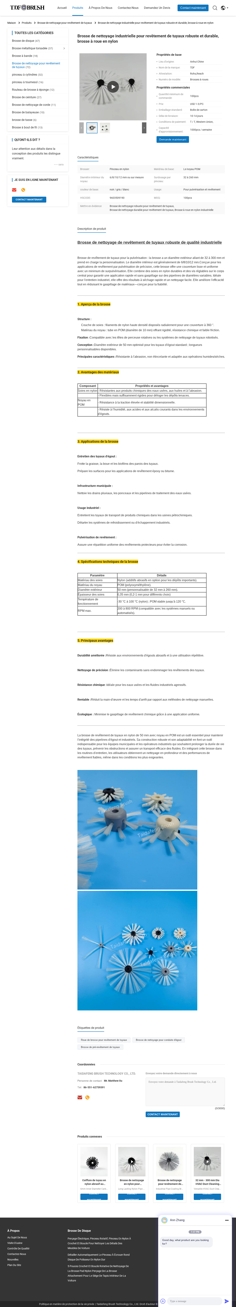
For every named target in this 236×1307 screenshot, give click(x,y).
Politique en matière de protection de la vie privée (66, 1304)
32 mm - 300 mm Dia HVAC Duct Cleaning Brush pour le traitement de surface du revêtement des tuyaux (207, 1182)
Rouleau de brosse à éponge (33, 89)
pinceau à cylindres (27, 74)
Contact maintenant (193, 7)
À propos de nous (100, 8)
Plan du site (14, 1265)
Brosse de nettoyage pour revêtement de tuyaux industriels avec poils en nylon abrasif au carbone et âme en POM (169, 1182)
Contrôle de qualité (18, 1248)
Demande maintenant (172, 139)
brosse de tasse (24, 120)
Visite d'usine (14, 1243)
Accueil (62, 8)
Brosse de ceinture (26, 97)
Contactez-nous (128, 8)
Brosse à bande (25, 56)
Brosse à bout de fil (27, 127)
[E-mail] (14, 190)
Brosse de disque (26, 40)
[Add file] (163, 1301)
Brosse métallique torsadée (32, 48)
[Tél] (23, 190)
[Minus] (227, 1220)
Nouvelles (12, 1259)
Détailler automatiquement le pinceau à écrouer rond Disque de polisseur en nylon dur (99, 1257)
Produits (77, 8)
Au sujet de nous (17, 1237)
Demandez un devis (157, 8)
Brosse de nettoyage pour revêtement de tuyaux (64, 22)
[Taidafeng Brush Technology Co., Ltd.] (27, 7)
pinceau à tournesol (27, 82)
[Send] (227, 1301)
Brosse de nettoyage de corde (34, 105)
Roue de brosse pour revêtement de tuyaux (104, 1040)
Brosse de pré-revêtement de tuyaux (100, 1047)
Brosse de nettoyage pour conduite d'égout (158, 1040)
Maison (11, 22)
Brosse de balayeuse (28, 112)
